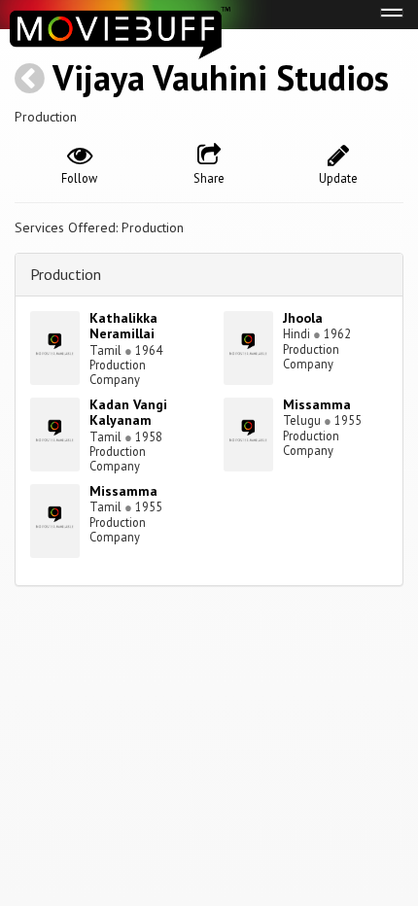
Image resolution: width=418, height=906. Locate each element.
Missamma (317, 404)
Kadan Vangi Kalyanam (128, 413)
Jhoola (303, 318)
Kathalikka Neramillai (123, 326)
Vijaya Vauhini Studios (220, 77)
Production (65, 274)
